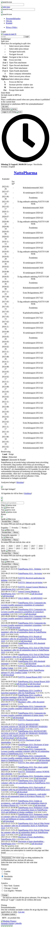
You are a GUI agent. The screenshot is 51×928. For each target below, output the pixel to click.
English (12, 167)
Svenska (4, 167)
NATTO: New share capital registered (33, 763)
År (2, 507)
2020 (11, 546)
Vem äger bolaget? (8, 489)
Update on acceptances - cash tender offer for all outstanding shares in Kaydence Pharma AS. (23, 795)
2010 (41, 548)
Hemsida (4, 923)
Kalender (5, 179)
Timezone (5, 865)
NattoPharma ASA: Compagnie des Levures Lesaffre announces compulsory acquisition (23, 617)
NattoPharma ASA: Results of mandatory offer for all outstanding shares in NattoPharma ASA (23, 632)
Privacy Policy (11, 27)
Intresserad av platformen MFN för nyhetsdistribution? (22, 104)
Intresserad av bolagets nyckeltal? (14, 478)
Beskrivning (6, 452)
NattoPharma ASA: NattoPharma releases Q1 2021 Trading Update (22, 671)
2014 (11, 548)
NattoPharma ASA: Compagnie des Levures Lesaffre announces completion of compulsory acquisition (23, 605)
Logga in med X (9, 34)
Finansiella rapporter (9, 535)
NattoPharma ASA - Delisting (29, 569)
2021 (3, 546)
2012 (26, 548)
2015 (3, 548)
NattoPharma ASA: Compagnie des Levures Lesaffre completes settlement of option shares (23, 707)
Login (27, 37)
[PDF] (36, 594)
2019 (18, 546)
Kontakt (9, 23)
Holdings (27, 493)
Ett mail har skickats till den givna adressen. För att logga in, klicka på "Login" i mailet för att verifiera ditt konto (25, 898)
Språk (3, 512)
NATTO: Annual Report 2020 (30, 677)
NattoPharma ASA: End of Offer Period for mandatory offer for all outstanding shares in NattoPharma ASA (25, 650)
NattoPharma (25, 172)
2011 (33, 548)
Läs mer (21, 912)
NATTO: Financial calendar (29, 686)
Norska (25, 528)
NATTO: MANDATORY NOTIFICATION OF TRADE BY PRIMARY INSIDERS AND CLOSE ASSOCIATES (24, 726)
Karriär (11, 923)
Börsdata (20, 482)
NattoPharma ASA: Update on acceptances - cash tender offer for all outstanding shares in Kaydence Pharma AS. (24, 803)
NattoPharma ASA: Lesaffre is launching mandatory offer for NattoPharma (21, 691)
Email (3, 853)
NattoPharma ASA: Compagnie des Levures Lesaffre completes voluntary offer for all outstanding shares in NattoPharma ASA (25, 751)
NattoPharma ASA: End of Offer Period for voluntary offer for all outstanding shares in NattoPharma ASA (25, 825)
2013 (18, 548)
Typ (3, 510)
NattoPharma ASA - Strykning (30, 573)
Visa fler (4, 846)
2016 (41, 546)
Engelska (5, 528)
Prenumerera (6, 858)
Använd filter (6, 521)
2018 (26, 546)
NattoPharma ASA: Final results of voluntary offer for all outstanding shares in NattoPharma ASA (25, 782)
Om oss (9, 21)
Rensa (15, 521)
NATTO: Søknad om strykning (30, 582)
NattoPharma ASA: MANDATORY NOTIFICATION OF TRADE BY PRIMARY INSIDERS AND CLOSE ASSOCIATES (24, 733)
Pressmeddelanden (13, 19)
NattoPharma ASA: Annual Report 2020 (34, 681)
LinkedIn (18, 923)
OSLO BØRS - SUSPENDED (30, 598)
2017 (33, 546)
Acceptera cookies (8, 914)
